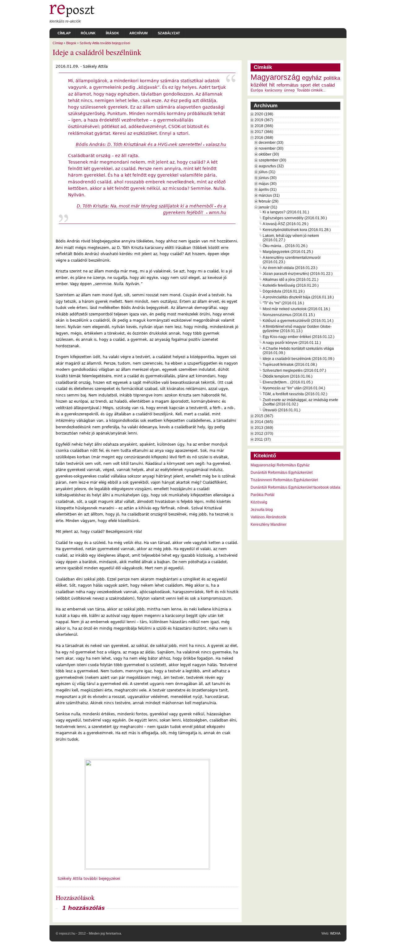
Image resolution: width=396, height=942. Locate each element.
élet (316, 85)
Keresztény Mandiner (268, 524)
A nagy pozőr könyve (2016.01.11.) (292, 342)
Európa (257, 90)
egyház (312, 77)
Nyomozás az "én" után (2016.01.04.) (294, 388)
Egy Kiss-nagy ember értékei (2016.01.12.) (298, 337)
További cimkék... (311, 90)
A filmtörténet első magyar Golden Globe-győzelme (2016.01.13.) (297, 328)
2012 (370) (264, 433)
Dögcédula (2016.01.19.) (284, 291)
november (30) (271, 148)
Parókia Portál (262, 495)
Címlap (64, 33)
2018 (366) (264, 126)
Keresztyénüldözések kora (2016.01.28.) (297, 230)
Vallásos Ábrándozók (268, 517)
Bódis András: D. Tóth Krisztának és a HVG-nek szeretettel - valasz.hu (151, 144)
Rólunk (88, 33)
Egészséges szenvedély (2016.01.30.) (295, 218)
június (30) (268, 178)
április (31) (268, 189)
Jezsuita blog (262, 509)
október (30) (269, 154)
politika (332, 78)
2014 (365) (264, 422)
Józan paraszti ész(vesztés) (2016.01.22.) (298, 274)
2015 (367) (264, 416)
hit (272, 85)
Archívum (138, 33)
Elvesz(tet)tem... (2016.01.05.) (288, 382)
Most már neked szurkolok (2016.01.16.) (296, 309)
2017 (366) (264, 132)
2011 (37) (263, 439)
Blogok (71, 43)
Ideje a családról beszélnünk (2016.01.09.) (298, 359)
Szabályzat (169, 33)
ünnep (289, 90)
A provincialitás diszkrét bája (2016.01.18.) (298, 297)
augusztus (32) (271, 166)
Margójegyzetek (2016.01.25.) (288, 252)
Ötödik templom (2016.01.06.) (287, 376)
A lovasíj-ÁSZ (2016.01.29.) (285, 224)
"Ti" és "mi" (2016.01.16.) (283, 303)
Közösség (259, 502)
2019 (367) (264, 120)
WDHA (335, 933)
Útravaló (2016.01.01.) (281, 410)
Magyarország (275, 77)
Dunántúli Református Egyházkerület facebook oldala (295, 487)
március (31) (269, 195)
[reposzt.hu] (72, 16)
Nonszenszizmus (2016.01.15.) (289, 315)
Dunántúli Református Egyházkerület (281, 472)
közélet (259, 85)
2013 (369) (264, 428)
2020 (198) (264, 114)
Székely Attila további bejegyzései (105, 43)
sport (305, 85)
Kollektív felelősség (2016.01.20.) (291, 285)
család (328, 85)
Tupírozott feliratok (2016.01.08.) (290, 364)
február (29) (268, 201)
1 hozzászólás (83, 908)
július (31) (267, 172)
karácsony (273, 90)
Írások (112, 33)
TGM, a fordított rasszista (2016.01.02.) (295, 394)
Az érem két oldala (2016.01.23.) (290, 268)
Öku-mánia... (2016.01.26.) (285, 246)
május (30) (268, 184)
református (288, 85)
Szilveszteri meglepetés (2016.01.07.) (294, 370)
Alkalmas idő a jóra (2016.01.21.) (290, 279)
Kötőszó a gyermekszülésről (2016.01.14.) (298, 321)
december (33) (271, 142)
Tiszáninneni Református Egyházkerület (284, 480)
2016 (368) (264, 137)
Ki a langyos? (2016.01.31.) (286, 212)
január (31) (268, 207)
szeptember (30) (272, 160)
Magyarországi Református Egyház (280, 465)
